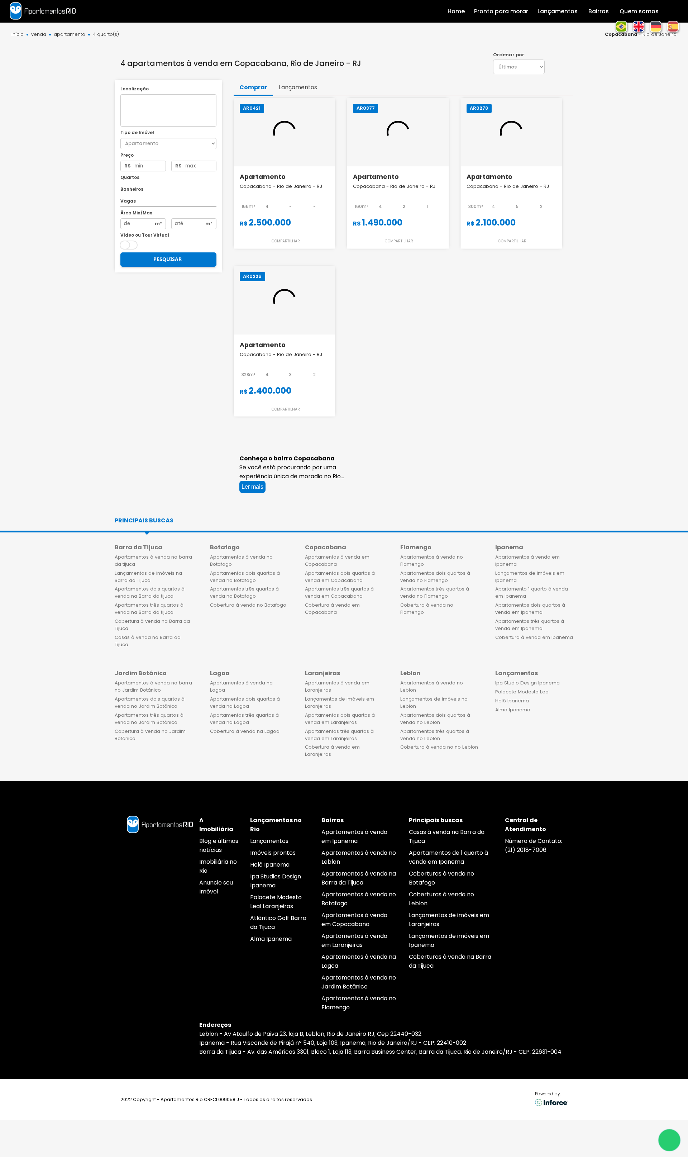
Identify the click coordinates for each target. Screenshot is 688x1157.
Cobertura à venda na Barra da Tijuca (152, 625)
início (17, 34)
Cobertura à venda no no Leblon (439, 747)
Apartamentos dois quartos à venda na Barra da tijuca (150, 592)
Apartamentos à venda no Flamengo (431, 561)
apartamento (69, 34)
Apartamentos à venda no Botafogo (241, 561)
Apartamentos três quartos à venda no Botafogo (244, 592)
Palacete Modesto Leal (522, 691)
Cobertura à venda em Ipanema (534, 637)
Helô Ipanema (512, 700)
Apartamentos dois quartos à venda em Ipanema (530, 609)
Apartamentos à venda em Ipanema (527, 561)
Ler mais (252, 487)
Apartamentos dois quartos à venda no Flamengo (435, 577)
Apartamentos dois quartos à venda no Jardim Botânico (150, 703)
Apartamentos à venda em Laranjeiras (337, 686)
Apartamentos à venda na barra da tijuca (153, 561)
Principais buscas (144, 520)
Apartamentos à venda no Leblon (431, 686)
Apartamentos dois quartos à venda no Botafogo (245, 577)
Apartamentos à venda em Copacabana (337, 561)
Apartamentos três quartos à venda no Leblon (434, 735)
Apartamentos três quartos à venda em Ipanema (529, 625)
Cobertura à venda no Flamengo (426, 609)
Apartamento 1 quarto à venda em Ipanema (531, 592)
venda (38, 34)
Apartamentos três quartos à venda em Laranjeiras (339, 735)
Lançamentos (269, 841)
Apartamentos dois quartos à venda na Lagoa (245, 703)
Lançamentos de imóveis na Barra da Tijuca (148, 577)
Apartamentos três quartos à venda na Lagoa (244, 719)
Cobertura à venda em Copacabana (332, 609)
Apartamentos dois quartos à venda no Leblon (435, 719)
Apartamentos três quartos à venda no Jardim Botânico (149, 719)
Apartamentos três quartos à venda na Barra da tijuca (149, 609)
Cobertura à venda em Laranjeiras (332, 751)
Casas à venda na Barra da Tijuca (148, 641)
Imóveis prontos (273, 853)
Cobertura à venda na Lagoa (245, 731)
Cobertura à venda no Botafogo (248, 605)
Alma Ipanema (512, 709)
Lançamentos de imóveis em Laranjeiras (339, 703)
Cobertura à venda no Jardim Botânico (150, 735)
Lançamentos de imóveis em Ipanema (529, 577)
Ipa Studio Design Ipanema (527, 682)
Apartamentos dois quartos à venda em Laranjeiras (340, 719)
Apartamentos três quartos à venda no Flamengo (434, 592)
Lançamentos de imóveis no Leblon (434, 703)
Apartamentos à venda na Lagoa (241, 686)
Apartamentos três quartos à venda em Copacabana (339, 592)
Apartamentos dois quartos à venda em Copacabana (340, 577)
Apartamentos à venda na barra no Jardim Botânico (153, 686)
